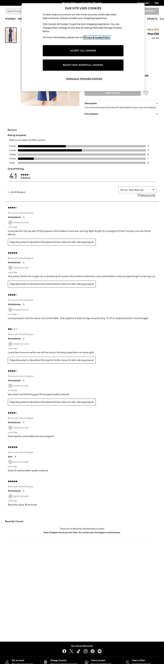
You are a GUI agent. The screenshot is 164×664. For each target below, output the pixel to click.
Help (157, 3)
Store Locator (143, 3)
